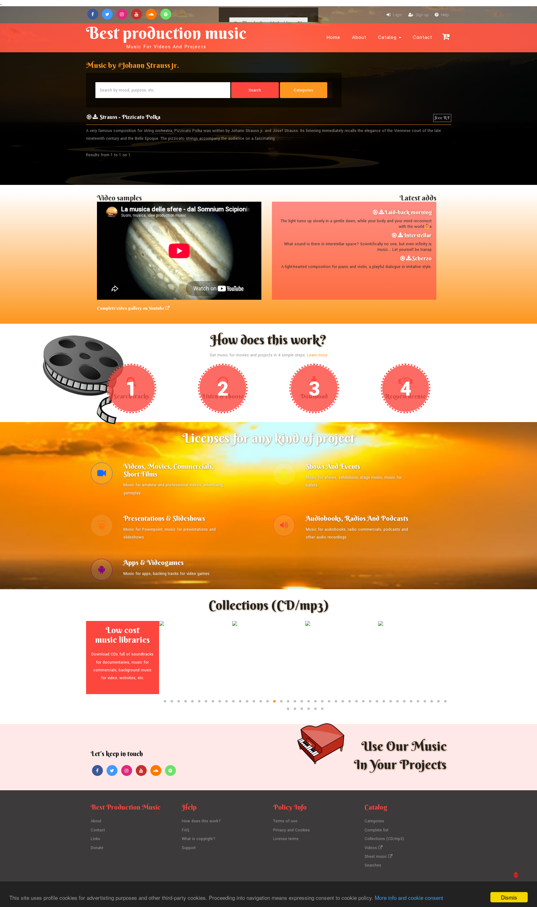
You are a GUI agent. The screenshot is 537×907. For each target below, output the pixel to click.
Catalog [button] (388, 37)
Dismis (509, 897)
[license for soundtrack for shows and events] (284, 475)
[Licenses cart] (445, 36)
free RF (442, 117)
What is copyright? (198, 839)
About (359, 37)
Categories (374, 821)
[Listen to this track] (89, 117)
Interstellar (418, 235)
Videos (371, 848)
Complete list (376, 830)
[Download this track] (381, 212)
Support (189, 848)
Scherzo (422, 258)
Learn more (317, 355)
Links (95, 839)
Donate (97, 848)
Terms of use (285, 821)
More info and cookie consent (409, 897)
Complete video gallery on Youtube (131, 308)
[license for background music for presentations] (101, 527)
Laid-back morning (408, 212)
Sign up (422, 15)
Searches (373, 865)
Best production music (166, 36)
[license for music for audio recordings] (284, 527)
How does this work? (201, 821)
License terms (286, 839)
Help (444, 15)
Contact (422, 37)
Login (397, 15)
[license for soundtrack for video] (101, 475)
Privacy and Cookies (291, 830)
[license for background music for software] (101, 571)
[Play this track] (375, 212)
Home (333, 37)
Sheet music (376, 856)
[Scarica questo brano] (95, 117)
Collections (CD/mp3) (384, 839)
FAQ (185, 830)
